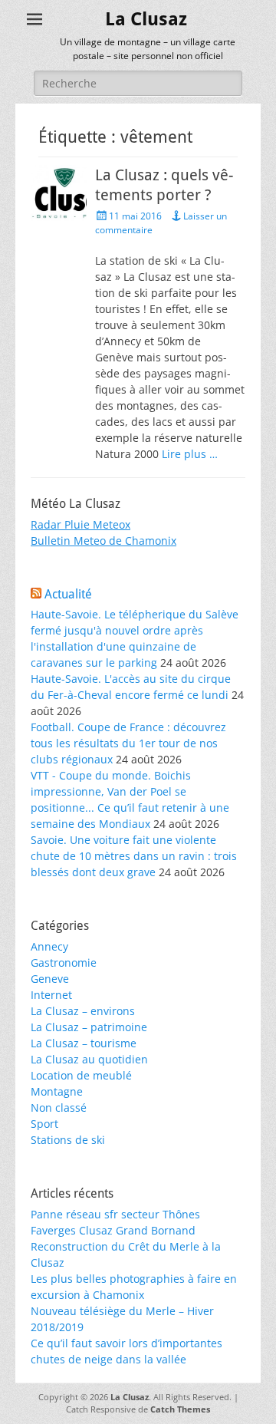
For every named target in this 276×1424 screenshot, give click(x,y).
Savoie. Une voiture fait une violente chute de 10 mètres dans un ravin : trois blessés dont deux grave (134, 855)
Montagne (57, 1091)
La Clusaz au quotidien (89, 1059)
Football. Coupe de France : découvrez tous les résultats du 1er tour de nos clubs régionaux (128, 743)
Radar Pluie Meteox (80, 524)
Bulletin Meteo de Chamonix (103, 540)
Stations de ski (68, 1139)
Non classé (59, 1107)
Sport (44, 1123)
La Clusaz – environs (83, 1011)
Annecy (49, 946)
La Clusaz (146, 19)
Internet (51, 994)
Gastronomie (64, 962)
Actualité (68, 594)
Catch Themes (180, 1409)
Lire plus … (190, 454)
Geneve (50, 978)
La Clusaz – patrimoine (89, 1027)
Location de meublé (81, 1075)
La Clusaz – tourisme (83, 1043)
